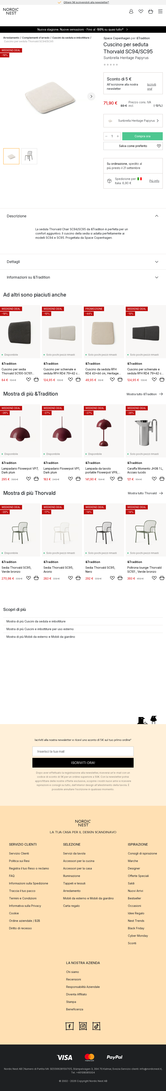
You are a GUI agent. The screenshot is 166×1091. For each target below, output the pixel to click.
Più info (154, 181)
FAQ (12, 875)
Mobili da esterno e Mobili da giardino (88, 898)
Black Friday (136, 928)
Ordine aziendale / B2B (24, 920)
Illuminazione (71, 875)
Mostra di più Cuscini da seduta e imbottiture (36, 621)
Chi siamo (72, 972)
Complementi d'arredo (36, 37)
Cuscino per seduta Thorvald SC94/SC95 (28, 41)
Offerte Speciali (138, 875)
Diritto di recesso (20, 928)
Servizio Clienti (19, 853)
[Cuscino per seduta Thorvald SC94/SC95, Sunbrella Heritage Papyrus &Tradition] (49, 95)
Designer (134, 868)
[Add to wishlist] (28, 379)
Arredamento (11, 37)
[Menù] (160, 11)
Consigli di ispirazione (142, 853)
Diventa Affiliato (76, 994)
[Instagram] (83, 1025)
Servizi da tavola (74, 853)
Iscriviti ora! (151, 86)
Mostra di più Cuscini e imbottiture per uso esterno (40, 629)
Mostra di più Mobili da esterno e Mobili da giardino (40, 636)
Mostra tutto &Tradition (142, 394)
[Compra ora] (36, 379)
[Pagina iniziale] (11, 11)
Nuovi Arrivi (135, 890)
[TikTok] (96, 1025)
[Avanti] (91, 96)
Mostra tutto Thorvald (142, 493)
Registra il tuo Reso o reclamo (29, 868)
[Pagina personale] (131, 11)
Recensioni (73, 979)
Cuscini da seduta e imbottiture (70, 37)
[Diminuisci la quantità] (106, 136)
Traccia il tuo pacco (22, 890)
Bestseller (134, 898)
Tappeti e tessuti (74, 883)
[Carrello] (150, 11)
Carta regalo (71, 905)
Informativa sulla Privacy (25, 905)
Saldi (131, 883)
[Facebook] (69, 1025)
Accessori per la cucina (78, 860)
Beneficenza (74, 1009)
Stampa (71, 1001)
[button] (110, 64)
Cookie (14, 913)
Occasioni (134, 905)
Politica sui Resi (19, 860)
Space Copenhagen (116, 38)
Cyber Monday (138, 935)
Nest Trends (136, 920)
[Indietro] (7, 96)
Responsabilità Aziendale (83, 987)
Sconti (132, 943)
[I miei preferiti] (141, 11)
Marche (133, 860)
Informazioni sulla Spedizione (28, 883)
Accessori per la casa (77, 868)
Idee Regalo (136, 913)
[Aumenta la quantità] (118, 136)
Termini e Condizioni (22, 898)
